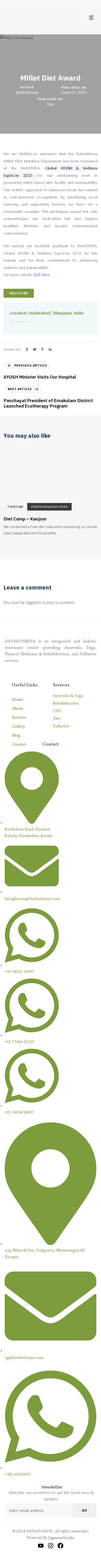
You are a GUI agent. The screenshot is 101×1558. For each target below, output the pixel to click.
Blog (16, 735)
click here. (41, 274)
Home (17, 699)
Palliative (61, 726)
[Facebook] (60, 1546)
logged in (33, 602)
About (17, 708)
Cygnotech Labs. (61, 1537)
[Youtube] (41, 1546)
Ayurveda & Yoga (68, 695)
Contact (19, 744)
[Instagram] (51, 1546)
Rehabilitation (65, 703)
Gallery (18, 726)
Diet (50, 104)
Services (19, 717)
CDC (57, 710)
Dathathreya (27, 92)
